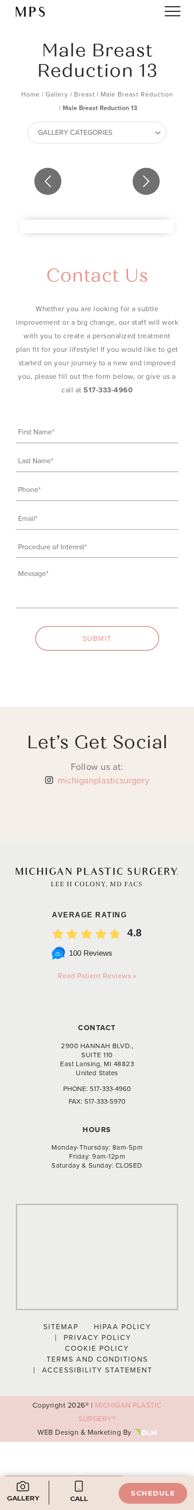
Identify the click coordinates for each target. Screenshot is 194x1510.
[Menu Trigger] (172, 11)
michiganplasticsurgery (103, 780)
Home (30, 94)
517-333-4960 (108, 390)
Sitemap (61, 1326)
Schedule (153, 1493)
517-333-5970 (104, 1101)
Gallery (57, 94)
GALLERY (23, 1498)
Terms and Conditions (97, 1359)
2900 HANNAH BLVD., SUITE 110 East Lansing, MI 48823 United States (97, 1059)
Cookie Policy (97, 1348)
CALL (79, 1498)
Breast (84, 94)
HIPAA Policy (122, 1326)
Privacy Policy (97, 1337)
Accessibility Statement (97, 1370)
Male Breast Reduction (137, 94)
